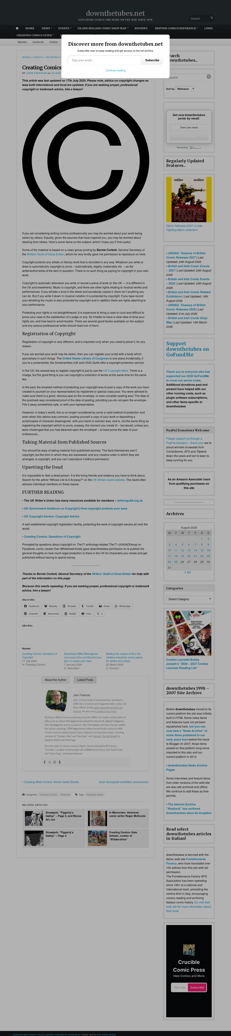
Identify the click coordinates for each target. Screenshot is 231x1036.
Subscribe (152, 60)
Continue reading (115, 70)
